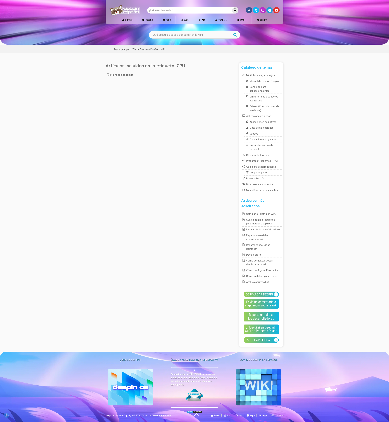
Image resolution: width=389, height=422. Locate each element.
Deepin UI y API (258, 172)
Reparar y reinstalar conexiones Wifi (257, 237)
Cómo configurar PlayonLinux (263, 270)
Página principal (121, 49)
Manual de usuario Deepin (264, 81)
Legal (264, 415)
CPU (163, 49)
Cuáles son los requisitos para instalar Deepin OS (260, 221)
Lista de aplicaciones (262, 127)
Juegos (149, 20)
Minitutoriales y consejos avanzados (264, 98)
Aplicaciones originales (263, 139)
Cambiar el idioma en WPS (261, 213)
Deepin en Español (114, 415)
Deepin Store (253, 254)
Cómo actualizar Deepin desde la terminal (259, 262)
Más (242, 20)
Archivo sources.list (257, 282)
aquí (203, 377)
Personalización (255, 178)
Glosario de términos (258, 155)
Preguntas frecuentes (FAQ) (262, 160)
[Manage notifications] (6, 415)
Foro (168, 20)
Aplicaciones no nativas (263, 121)
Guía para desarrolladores (261, 166)
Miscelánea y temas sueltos (262, 190)
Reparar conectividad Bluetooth (258, 246)
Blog (186, 20)
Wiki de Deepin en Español (145, 49)
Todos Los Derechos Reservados (157, 415)
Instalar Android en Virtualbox (263, 229)
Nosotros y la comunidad (260, 184)
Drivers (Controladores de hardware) (264, 108)
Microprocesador (121, 74)
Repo (252, 415)
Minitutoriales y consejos (260, 75)
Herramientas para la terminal (261, 147)
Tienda (221, 20)
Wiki (203, 20)
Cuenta (263, 20)
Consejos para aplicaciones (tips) (260, 88)
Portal (128, 20)
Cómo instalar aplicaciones (261, 276)
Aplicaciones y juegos (258, 116)
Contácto (278, 415)
